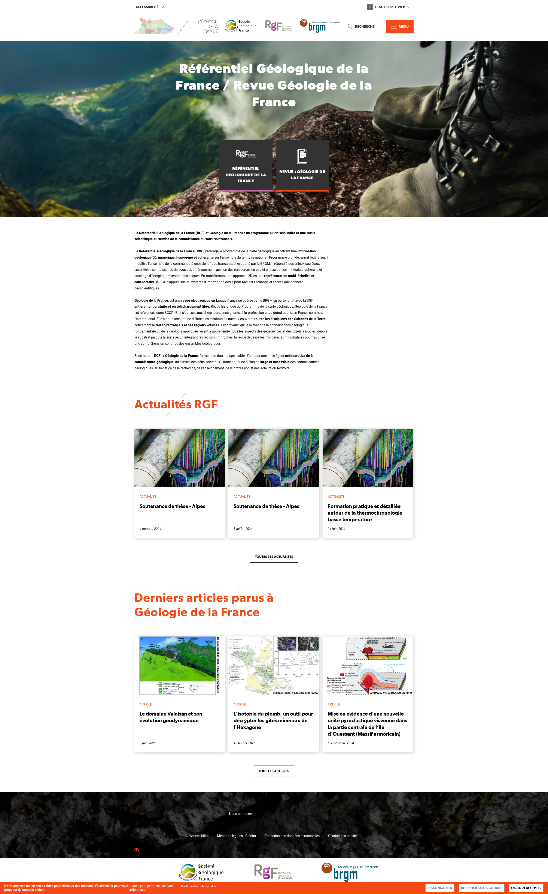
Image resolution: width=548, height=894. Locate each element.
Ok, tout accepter (526, 888)
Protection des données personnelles (292, 836)
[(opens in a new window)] (244, 26)
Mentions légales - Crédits (236, 836)
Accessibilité (147, 7)
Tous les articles (274, 771)
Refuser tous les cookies (481, 888)
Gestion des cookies (343, 836)
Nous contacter (240, 814)
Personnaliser (440, 888)
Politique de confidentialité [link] (198, 886)
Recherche (365, 26)
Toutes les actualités (274, 557)
